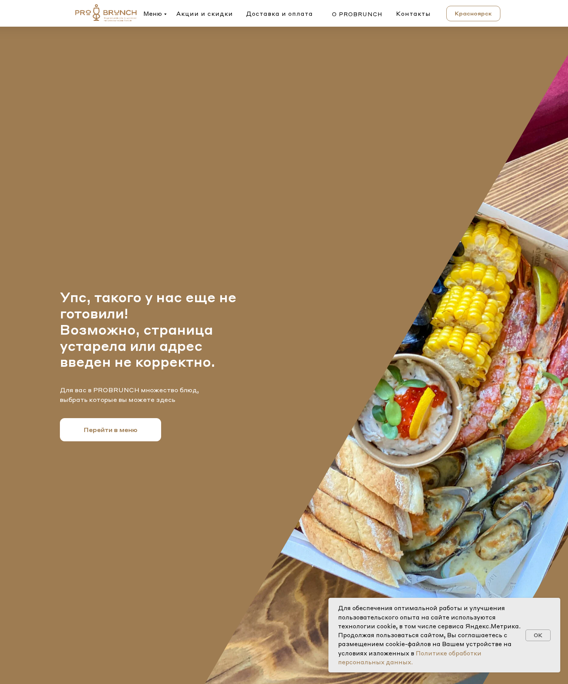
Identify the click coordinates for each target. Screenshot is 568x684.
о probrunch (357, 13)
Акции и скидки (204, 13)
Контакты (413, 13)
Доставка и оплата (279, 13)
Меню (152, 13)
